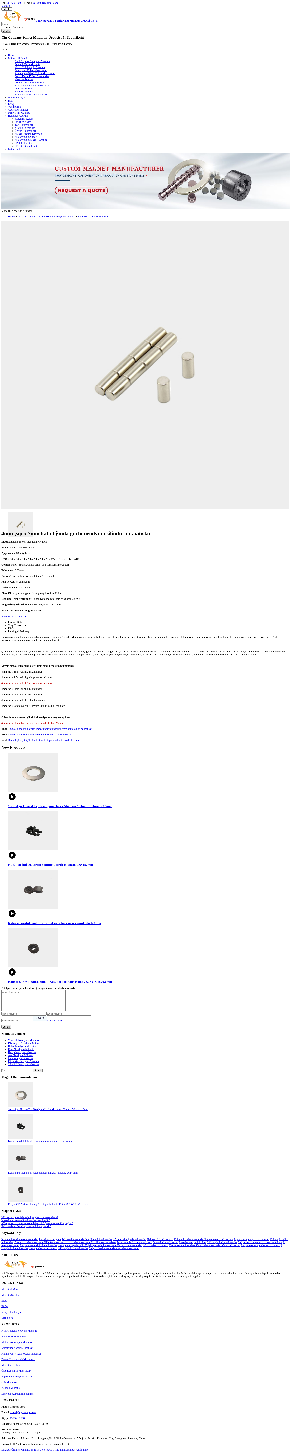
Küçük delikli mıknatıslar (98, 1239)
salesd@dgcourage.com (45, 2)
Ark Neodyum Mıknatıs (20, 1055)
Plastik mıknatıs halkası (103, 1242)
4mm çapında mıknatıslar (21, 728)
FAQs (4, 1306)
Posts (7, 27)
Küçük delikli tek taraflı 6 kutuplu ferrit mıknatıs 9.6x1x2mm (40, 1141)
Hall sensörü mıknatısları (160, 1239)
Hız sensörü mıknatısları (182, 1245)
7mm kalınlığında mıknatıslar (77, 728)
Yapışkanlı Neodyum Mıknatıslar (18, 1376)
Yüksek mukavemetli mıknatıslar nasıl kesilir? (25, 1220)
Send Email (7, 616)
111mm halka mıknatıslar (77, 1242)
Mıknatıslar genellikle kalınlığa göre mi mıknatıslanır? (29, 1217)
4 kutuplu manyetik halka (71, 1245)
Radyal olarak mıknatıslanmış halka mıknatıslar (114, 1248)
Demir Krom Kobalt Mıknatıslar (18, 1359)
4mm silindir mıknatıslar (48, 728)
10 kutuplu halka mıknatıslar (29, 1242)
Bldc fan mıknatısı (54, 1242)
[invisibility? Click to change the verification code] (40, 1018)
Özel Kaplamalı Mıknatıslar (16, 1370)
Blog (4, 1300)
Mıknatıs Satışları (10, 1295)
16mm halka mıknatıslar (155, 1245)
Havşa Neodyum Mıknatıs (22, 1052)
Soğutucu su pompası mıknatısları (251, 1239)
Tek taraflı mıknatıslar (73, 1239)
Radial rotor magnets (50, 1239)
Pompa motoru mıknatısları (218, 1239)
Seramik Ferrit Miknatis (13, 1336)
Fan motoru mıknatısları (129, 1245)
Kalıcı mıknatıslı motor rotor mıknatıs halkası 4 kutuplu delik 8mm (43, 1172)
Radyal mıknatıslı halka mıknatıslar (38, 1245)
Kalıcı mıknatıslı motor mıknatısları (19, 1239)
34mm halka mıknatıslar (165, 1242)
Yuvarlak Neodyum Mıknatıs (23, 1040)
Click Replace (54, 1020)
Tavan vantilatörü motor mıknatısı (134, 1242)
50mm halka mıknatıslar (208, 1245)
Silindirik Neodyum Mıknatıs (92, 216)
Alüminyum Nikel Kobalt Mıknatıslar (21, 1353)
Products (18, 27)
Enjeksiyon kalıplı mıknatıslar (101, 1245)
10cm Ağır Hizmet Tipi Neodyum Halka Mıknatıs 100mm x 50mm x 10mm (48, 1109)
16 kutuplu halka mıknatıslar (73, 1248)
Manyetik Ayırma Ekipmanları (17, 1393)
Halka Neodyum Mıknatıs (22, 1046)
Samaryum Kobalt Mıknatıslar (17, 1347)
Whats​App (20, 616)
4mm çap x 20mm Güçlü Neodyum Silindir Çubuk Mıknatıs (40, 734)
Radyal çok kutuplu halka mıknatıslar (260, 1245)
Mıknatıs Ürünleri (26, 216)
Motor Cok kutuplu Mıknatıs (16, 1342)
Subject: (7, 988)
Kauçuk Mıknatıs (10, 1387)
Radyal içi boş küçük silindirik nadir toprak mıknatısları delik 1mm (43, 740)
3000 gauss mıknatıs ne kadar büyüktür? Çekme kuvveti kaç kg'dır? (37, 1223)
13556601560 (13, 2)
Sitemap (5, 5)
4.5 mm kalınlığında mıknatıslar (129, 1239)
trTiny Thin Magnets (12, 1312)
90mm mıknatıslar (230, 1245)
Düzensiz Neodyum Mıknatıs (23, 1061)
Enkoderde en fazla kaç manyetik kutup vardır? (26, 1226)
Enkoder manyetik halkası (192, 1242)
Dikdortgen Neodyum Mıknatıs (24, 1043)
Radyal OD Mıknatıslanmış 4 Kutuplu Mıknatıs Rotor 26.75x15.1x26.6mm (48, 1204)
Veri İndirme (8, 1317)
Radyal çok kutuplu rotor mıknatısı (256, 1242)
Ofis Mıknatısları (10, 1382)
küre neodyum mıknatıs (20, 1058)
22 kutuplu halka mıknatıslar (189, 1239)
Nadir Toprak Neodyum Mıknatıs (57, 216)
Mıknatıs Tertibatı (10, 1365)
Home (11, 216)
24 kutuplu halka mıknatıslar (222, 1242)
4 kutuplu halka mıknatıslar (43, 1248)
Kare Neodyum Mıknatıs (21, 1049)
